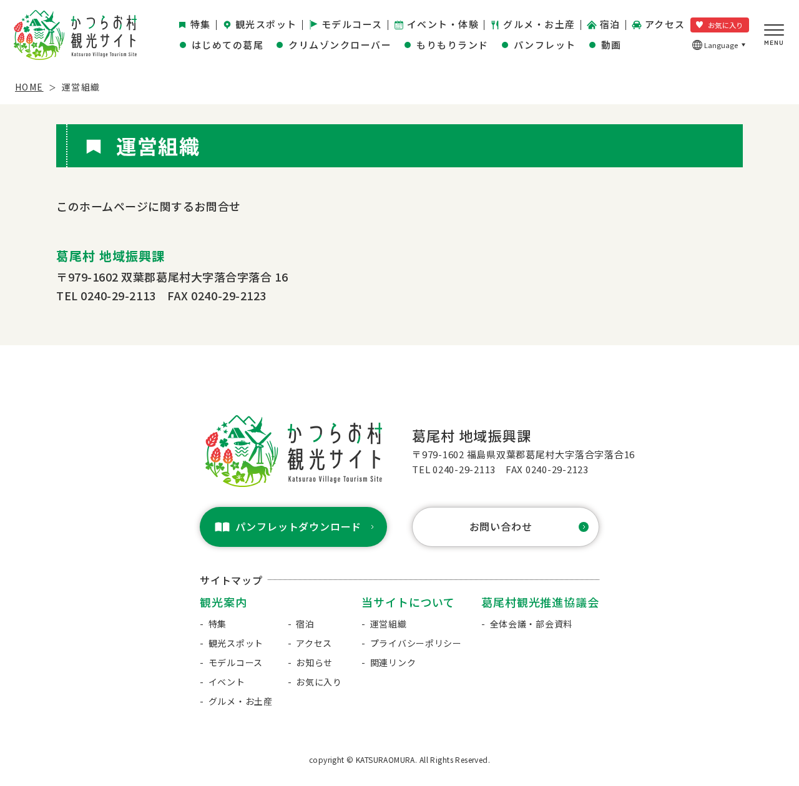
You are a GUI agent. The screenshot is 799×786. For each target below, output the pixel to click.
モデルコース (352, 24)
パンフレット (545, 44)
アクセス (665, 24)
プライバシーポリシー (416, 643)
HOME (29, 87)
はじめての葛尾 (228, 44)
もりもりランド (452, 44)
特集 (200, 24)
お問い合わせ (500, 526)
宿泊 (610, 24)
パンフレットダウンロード (298, 526)
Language (721, 45)
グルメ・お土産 (539, 24)
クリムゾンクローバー (339, 44)
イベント (226, 681)
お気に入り (725, 25)
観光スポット (266, 24)
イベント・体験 (443, 24)
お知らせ (314, 662)
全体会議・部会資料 (531, 623)
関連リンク (393, 662)
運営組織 (388, 623)
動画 (611, 44)
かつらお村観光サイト (75, 35)
